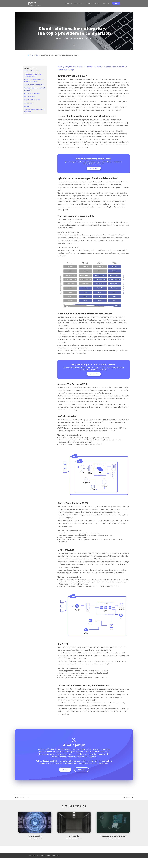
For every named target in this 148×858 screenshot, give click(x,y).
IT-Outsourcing (74, 836)
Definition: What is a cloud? (32, 71)
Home (31, 55)
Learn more (94, 168)
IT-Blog (36, 55)
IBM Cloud (27, 106)
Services (65, 770)
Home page (81, 770)
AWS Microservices (29, 96)
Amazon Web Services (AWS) (32, 93)
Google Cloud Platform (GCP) (32, 100)
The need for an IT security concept (113, 836)
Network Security (34, 836)
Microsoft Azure (28, 103)
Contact (116, 3)
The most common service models (34, 85)
